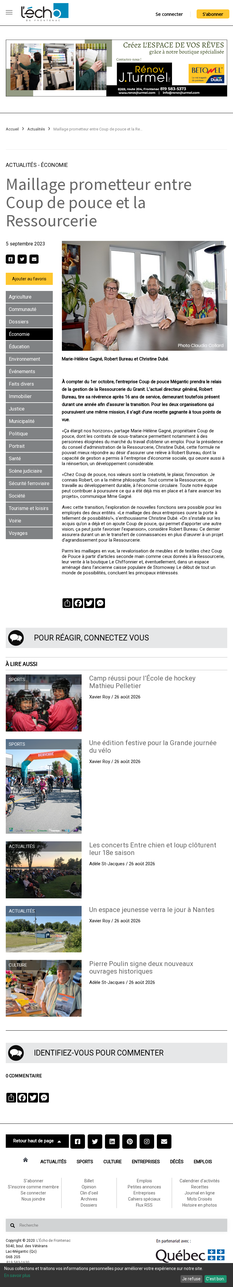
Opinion (89, 1186)
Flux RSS (144, 1205)
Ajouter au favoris (29, 278)
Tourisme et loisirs (29, 508)
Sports (85, 1161)
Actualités (36, 129)
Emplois (203, 1161)
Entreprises (146, 1161)
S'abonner (213, 14)
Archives (89, 1199)
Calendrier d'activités (200, 1180)
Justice (17, 409)
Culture (112, 1161)
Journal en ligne (199, 1193)
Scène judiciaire (25, 471)
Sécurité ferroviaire (29, 483)
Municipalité (22, 421)
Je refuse (191, 1278)
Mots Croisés (199, 1199)
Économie (54, 165)
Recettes (199, 1186)
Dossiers (19, 322)
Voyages (18, 533)
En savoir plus (17, 1275)
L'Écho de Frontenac (53, 1240)
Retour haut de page (33, 1140)
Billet (89, 1180)
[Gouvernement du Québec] (190, 1262)
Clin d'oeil (89, 1193)
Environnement (24, 359)
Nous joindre (33, 1199)
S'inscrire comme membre (33, 1186)
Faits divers (21, 384)
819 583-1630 (17, 1262)
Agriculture (20, 297)
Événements (22, 371)
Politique (18, 434)
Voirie (15, 521)
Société (17, 496)
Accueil (12, 129)
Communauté (22, 309)
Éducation (19, 347)
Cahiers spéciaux (144, 1199)
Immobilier (20, 396)
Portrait (17, 446)
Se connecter (169, 14)
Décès (177, 1161)
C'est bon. (215, 1278)
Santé (15, 458)
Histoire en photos (199, 1205)
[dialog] (116, 1275)
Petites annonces (144, 1186)
